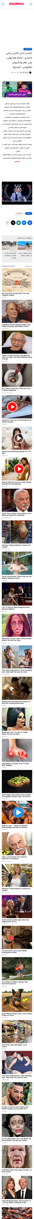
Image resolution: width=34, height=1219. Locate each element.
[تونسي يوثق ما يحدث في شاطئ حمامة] (24, 245)
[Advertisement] (17, 29)
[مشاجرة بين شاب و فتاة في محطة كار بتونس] (9, 245)
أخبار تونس (28, 49)
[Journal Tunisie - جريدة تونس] (17, 4)
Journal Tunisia (24, 72)
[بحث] (3, 4)
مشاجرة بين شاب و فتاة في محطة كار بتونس (10, 256)
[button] (24, 222)
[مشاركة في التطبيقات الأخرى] (7, 222)
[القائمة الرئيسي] (30, 4)
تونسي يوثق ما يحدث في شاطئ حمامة (25, 255)
